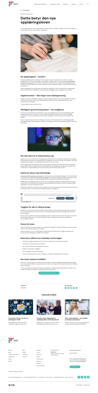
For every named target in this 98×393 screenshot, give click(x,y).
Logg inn (24, 352)
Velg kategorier (51, 198)
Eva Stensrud (29, 14)
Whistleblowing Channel (59, 377)
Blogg (9, 352)
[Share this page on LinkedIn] (68, 288)
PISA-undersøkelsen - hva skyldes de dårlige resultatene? (76, 319)
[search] (88, 4)
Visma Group (86, 385)
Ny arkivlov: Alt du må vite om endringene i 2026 (18, 319)
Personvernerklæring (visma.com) (15, 377)
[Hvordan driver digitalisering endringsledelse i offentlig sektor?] (49, 307)
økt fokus (27, 88)
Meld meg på (74, 366)
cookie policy (59, 195)
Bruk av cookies (49, 377)
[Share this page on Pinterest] (74, 288)
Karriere (38, 356)
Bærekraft (39, 363)
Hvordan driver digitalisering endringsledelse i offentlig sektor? (48, 319)
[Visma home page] (11, 385)
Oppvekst (23, 287)
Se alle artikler (26, 10)
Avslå (70, 198)
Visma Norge (79, 385)
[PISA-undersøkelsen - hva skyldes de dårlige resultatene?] (77, 307)
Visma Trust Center (69, 377)
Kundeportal (25, 354)
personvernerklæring (67, 195)
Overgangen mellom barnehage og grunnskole (31, 176)
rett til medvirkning (41, 215)
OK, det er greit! (60, 198)
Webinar (10, 361)
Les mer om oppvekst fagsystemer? (48, 273)
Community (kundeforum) (13, 354)
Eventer (10, 359)
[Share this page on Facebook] (66, 288)
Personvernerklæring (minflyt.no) (30, 377)
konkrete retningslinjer (43, 177)
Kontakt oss (25, 356)
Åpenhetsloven (41, 377)
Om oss (38, 352)
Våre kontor (39, 354)
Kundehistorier (11, 356)
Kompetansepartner (41, 365)
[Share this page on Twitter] (71, 288)
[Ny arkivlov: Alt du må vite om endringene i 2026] (20, 307)
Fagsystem (39, 361)
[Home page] (13, 4)
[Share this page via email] (76, 288)
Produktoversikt (40, 359)
